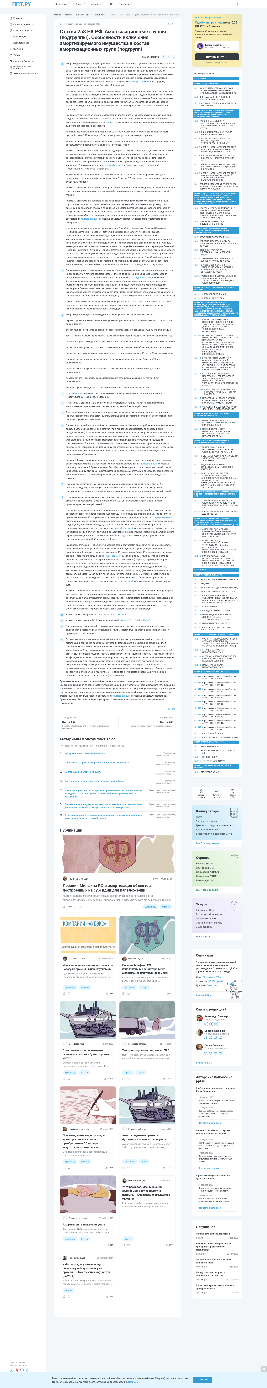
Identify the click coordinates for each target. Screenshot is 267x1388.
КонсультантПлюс (205, 910)
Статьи (84, 1072)
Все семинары (203, 995)
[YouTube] (16, 1370)
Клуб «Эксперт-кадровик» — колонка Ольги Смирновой (215, 1089)
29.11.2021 (112, 614)
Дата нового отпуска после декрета (215, 825)
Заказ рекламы (204, 927)
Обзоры (166, 906)
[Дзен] (22, 1370)
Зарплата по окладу (206, 821)
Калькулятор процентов (208, 829)
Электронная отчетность (209, 922)
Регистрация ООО (205, 863)
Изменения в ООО (205, 867)
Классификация (74, 393)
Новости (85, 1161)
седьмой (167, 517)
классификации (136, 81)
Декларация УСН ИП (206, 876)
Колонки (85, 987)
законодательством (140, 277)
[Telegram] (11, 1370)
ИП (110, 4)
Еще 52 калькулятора (207, 843)
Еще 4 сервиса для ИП (207, 890)
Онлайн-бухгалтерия (206, 918)
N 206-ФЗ (145, 620)
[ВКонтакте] (27, 1370)
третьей (157, 517)
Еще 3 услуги (203, 936)
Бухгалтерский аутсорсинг (209, 914)
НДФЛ (199, 817)
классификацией (114, 165)
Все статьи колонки (208, 1123)
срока (110, 122)
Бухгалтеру (62, 4)
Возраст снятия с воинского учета (214, 834)
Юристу (79, 4)
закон (100, 614)
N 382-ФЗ (123, 614)
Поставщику (125, 4)
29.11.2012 (134, 620)
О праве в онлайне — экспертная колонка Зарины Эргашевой (213, 1132)
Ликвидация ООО (205, 880)
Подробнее (133, 1382)
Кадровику (95, 4)
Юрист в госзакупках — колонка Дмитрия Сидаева (213, 1177)
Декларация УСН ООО (207, 872)
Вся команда (203, 1062)
